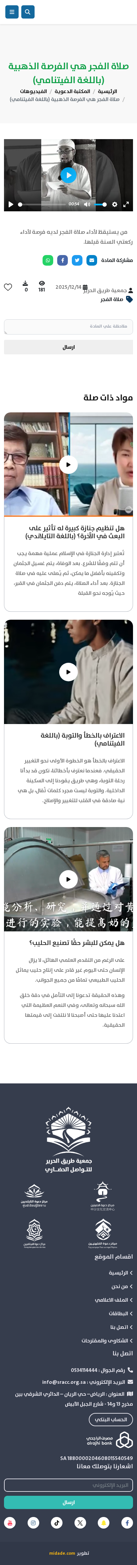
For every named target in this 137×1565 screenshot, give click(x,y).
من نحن (119, 1286)
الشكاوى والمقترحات (104, 1341)
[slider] (42, 204)
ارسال (69, 347)
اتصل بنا (119, 1327)
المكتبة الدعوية (72, 91)
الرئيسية (107, 91)
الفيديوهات (33, 91)
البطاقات (118, 1314)
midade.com (62, 1553)
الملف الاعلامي (111, 1300)
